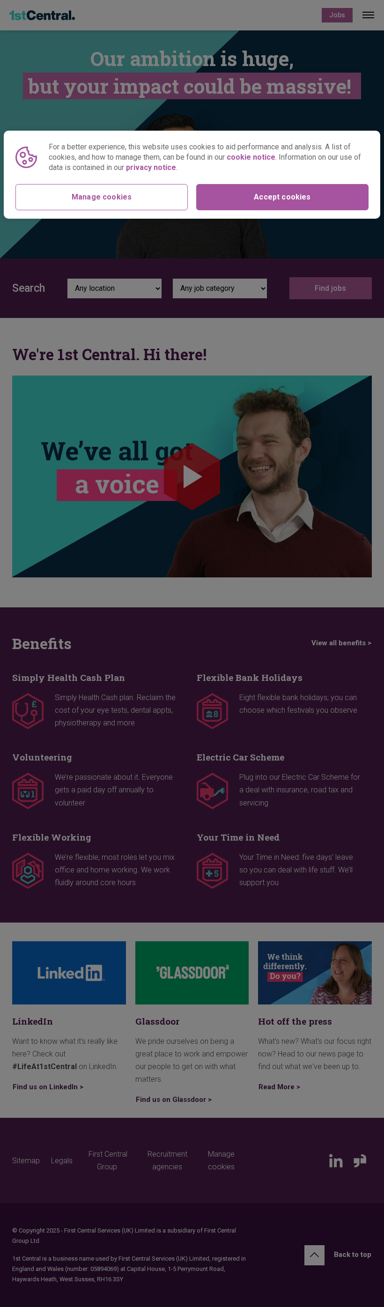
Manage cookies (102, 196)
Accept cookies (282, 196)
